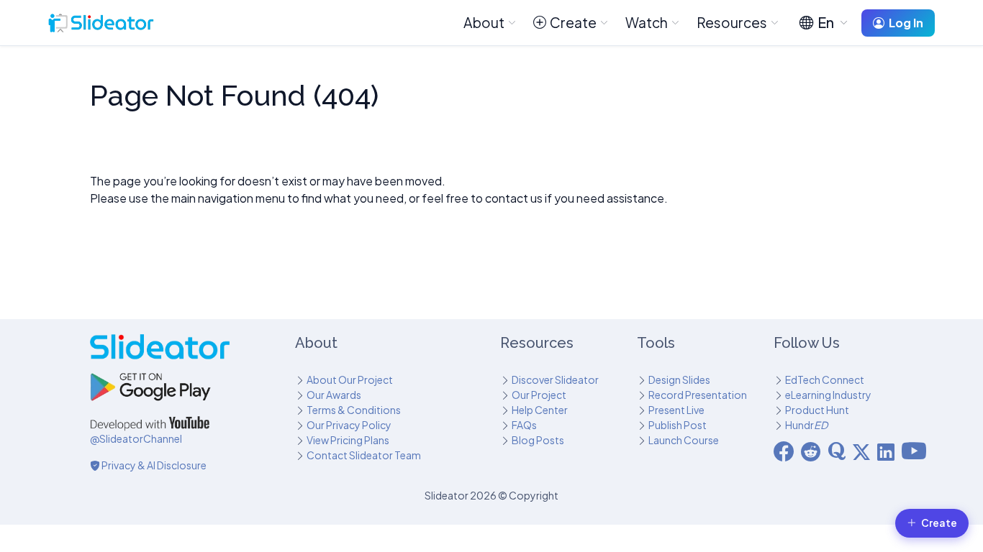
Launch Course (683, 439)
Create (573, 22)
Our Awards (334, 394)
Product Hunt (817, 409)
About (483, 22)
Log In (906, 22)
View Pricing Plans (348, 439)
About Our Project (350, 379)
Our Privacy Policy (349, 424)
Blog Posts (538, 439)
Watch (646, 22)
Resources (732, 22)
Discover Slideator (555, 379)
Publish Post (677, 424)
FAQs (524, 424)
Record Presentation (697, 394)
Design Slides (679, 379)
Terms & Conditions (354, 409)
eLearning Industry (828, 394)
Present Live (676, 409)
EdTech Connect (824, 379)
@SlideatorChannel (136, 438)
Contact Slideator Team (364, 454)
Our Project (539, 394)
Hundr (806, 424)
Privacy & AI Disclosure (153, 465)
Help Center (540, 409)
